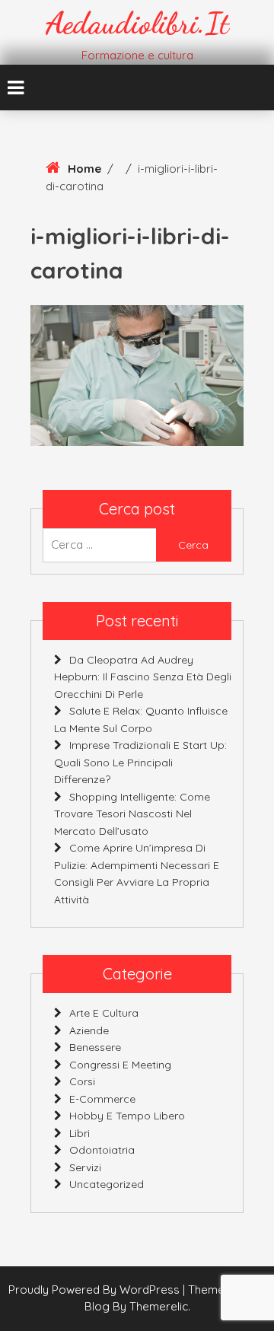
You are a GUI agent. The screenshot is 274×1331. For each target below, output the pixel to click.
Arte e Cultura (104, 1013)
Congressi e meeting (120, 1064)
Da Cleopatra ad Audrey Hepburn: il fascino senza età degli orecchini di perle (142, 677)
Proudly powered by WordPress (95, 1289)
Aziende (89, 1030)
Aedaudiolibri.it (137, 23)
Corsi (82, 1081)
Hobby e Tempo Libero (127, 1115)
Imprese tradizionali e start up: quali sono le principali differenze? (140, 762)
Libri (79, 1133)
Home (84, 168)
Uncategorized (106, 1184)
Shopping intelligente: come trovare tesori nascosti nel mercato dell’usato (132, 814)
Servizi (85, 1167)
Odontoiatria (102, 1150)
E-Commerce (102, 1099)
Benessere (95, 1047)
